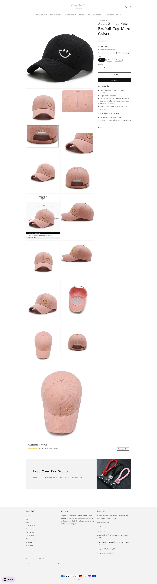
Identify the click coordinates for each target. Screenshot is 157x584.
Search (28, 516)
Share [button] (102, 128)
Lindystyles (80, 579)
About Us (29, 522)
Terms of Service (31, 539)
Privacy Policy (30, 535)
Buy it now (114, 80)
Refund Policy (30, 529)
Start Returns (30, 532)
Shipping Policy (30, 525)
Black (101, 60)
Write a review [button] (123, 449)
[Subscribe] (58, 564)
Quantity (100, 64)
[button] (56, 15)
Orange (118, 60)
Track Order (29, 545)
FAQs (27, 519)
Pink (109, 60)
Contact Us (29, 542)
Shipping (100, 49)
